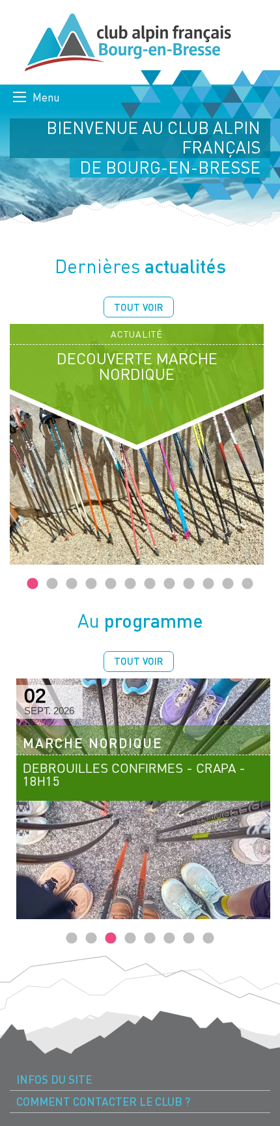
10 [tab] (208, 584)
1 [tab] (32, 584)
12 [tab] (247, 584)
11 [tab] (227, 584)
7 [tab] (149, 584)
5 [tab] (110, 584)
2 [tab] (52, 584)
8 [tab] (169, 584)
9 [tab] (188, 584)
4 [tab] (91, 584)
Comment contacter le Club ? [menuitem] (103, 1101)
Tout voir (138, 307)
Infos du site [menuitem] (54, 1079)
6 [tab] (130, 584)
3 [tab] (71, 584)
